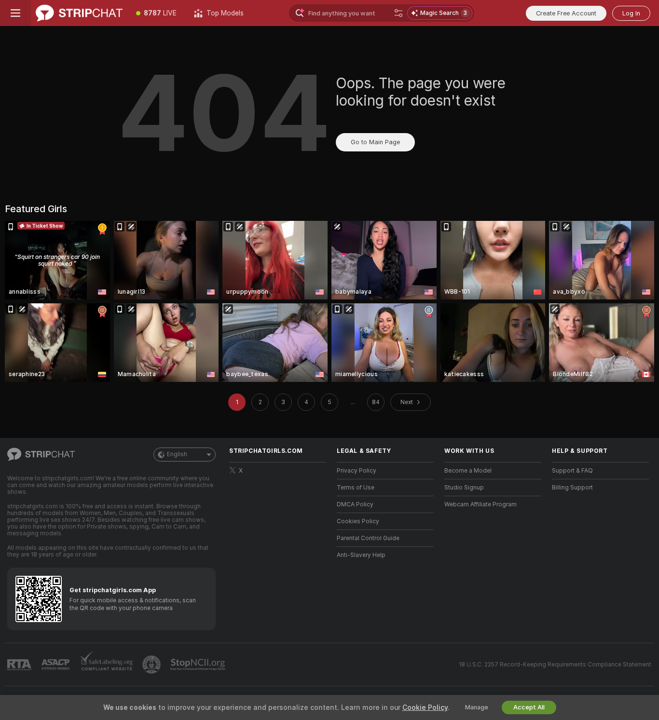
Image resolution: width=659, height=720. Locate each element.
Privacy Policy (356, 470)
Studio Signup (464, 487)
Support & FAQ (572, 470)
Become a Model (468, 470)
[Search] (398, 13)
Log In (631, 13)
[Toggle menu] (15, 13)
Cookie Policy (425, 707)
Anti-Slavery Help (361, 555)
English (177, 454)
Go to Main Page (375, 142)
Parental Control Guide (368, 538)
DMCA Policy (355, 504)
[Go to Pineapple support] (152, 664)
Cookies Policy (358, 521)
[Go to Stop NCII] (198, 664)
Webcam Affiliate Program (480, 504)
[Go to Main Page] (79, 13)
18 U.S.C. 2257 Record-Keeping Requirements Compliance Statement (555, 664)
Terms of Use (355, 487)
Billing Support (572, 487)
